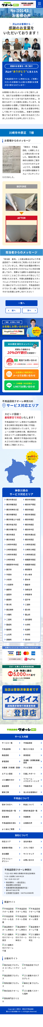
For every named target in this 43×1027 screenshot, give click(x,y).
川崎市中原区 (11, 544)
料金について (28, 804)
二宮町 (9, 619)
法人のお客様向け (30, 792)
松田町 (27, 629)
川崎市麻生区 (30, 554)
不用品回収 (27, 743)
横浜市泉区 (10, 534)
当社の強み (27, 841)
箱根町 (9, 629)
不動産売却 (27, 786)
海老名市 (28, 589)
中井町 (27, 634)
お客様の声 (27, 823)
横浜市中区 (29, 529)
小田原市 (9, 584)
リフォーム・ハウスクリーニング (31, 779)
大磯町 (9, 614)
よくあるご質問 (8, 829)
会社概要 (5, 854)
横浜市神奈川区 (12, 509)
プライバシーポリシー (7, 859)
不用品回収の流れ (9, 823)
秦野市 (9, 589)
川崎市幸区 (10, 559)
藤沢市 (9, 569)
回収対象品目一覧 (9, 810)
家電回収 (5, 761)
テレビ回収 (27, 767)
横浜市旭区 (29, 509)
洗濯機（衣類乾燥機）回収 (32, 761)
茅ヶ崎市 (28, 574)
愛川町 (27, 609)
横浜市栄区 (10, 539)
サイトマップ (28, 854)
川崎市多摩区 (11, 554)
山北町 (9, 634)
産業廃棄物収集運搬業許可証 (16, 887)
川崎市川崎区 (30, 549)
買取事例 (5, 817)
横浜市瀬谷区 (30, 534)
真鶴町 (9, 639)
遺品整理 (5, 786)
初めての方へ (7, 804)
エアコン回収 (7, 773)
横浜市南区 (29, 519)
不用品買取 (6, 749)
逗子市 (27, 599)
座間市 (9, 594)
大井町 (27, 624)
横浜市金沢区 (11, 524)
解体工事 (5, 792)
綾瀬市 (9, 599)
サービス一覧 (7, 743)
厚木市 (27, 579)
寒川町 (9, 604)
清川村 (27, 639)
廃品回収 (5, 755)
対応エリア (6, 841)
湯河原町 (28, 619)
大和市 (9, 579)
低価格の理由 (7, 847)
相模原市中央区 (12, 564)
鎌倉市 (27, 584)
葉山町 (27, 614)
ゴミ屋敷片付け (8, 780)
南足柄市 (9, 609)
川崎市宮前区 (11, 549)
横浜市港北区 (11, 499)
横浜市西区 (29, 539)
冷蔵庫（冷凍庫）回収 (11, 767)
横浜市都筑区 (11, 514)
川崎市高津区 (30, 544)
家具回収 (26, 755)
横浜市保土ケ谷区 (13, 519)
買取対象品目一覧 (30, 810)
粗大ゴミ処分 (28, 749)
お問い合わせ (28, 860)
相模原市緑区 (30, 564)
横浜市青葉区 (30, 499)
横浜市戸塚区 (30, 504)
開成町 (9, 624)
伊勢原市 (28, 594)
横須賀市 (28, 569)
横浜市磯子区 (11, 529)
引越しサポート (29, 773)
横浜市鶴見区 (11, 504)
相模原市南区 (30, 559)
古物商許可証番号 (12, 893)
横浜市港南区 (30, 514)
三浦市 (27, 604)
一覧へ (21, 302)
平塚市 (9, 574)
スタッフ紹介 (28, 847)
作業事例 (26, 817)
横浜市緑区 (29, 524)
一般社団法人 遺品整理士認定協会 (16, 883)
